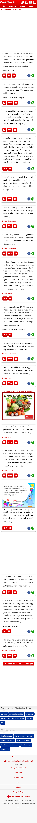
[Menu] (34, 2)
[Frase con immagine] (4, 76)
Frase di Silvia (6, 437)
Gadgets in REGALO (18, 768)
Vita (2, 723)
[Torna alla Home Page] (7, 2)
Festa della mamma (18, 718)
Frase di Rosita (7, 293)
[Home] (4, 6)
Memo (22, 6)
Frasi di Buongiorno (7, 740)
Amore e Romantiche (16, 714)
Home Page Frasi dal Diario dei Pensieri (19, 761)
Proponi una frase (19, 757)
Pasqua (29, 718)
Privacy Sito (5, 803)
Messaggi (12, 6)
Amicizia (4, 714)
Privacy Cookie (14, 803)
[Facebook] (28, 75)
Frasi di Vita (5, 749)
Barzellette (18, 777)
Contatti (32, 803)
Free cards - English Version (20, 796)
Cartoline (18, 773)
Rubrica (31, 6)
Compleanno (5, 718)
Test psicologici (18, 792)
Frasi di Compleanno (23, 740)
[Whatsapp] (32, 75)
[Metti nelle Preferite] (9, 76)
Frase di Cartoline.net (9, 221)
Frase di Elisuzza (7, 470)
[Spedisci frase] (14, 76)
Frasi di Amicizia (6, 736)
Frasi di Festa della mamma (10, 745)
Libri (18, 782)
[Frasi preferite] (26, 2)
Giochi (18, 787)
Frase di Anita (6, 378)
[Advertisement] (18, 30)
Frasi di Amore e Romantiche (24, 736)
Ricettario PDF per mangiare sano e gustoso (18, 391)
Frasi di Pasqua (26, 745)
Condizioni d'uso (24, 803)
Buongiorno (30, 714)
